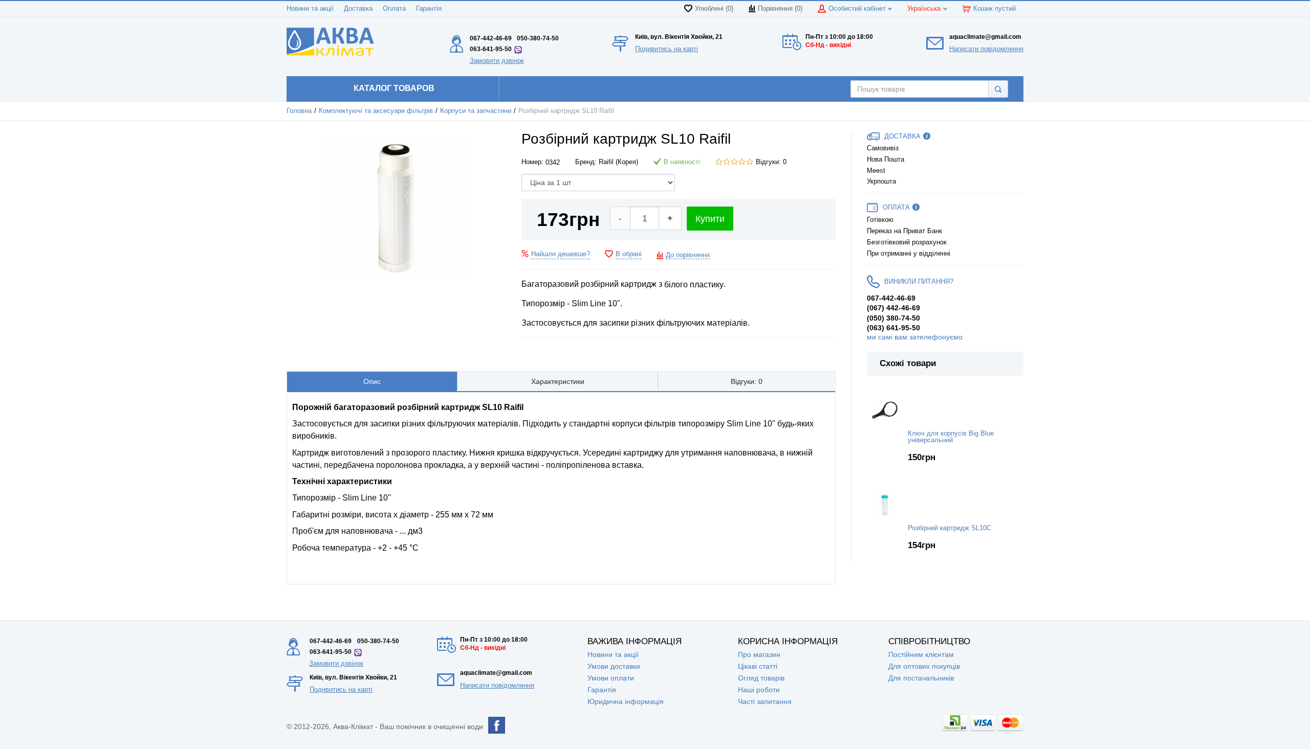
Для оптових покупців (924, 666)
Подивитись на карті (666, 49)
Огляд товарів (761, 678)
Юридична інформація (625, 701)
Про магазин (759, 654)
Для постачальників (921, 678)
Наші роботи (759, 690)
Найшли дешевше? (560, 254)
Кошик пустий (994, 8)
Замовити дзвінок (497, 60)
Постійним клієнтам (921, 654)
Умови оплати (610, 678)
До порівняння (688, 255)
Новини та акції (310, 8)
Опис (372, 381)
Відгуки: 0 (771, 162)
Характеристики (557, 381)
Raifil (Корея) (618, 162)
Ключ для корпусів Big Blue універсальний (951, 437)
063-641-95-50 (491, 49)
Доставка (358, 8)
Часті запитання (765, 701)
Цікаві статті (757, 666)
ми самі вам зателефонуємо (915, 337)
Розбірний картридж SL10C (949, 528)
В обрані (629, 254)
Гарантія (429, 8)
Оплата (394, 8)
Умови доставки (613, 666)
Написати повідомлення (986, 49)
